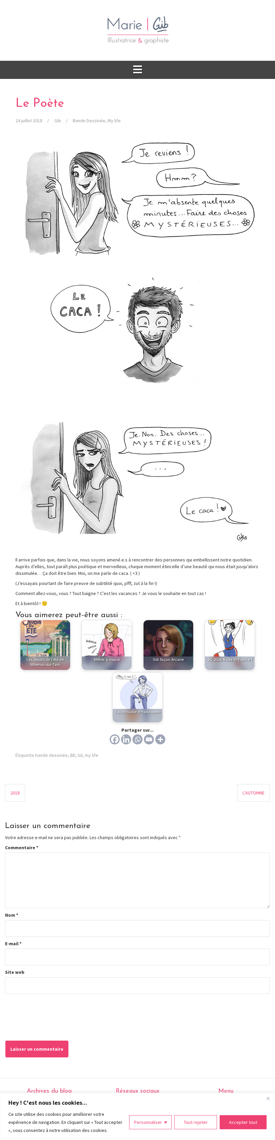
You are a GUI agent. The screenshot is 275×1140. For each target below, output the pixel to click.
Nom (11, 915)
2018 (15, 793)
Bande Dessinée (89, 121)
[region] (137, 1116)
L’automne (253, 793)
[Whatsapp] (137, 739)
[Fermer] (268, 1098)
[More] (160, 739)
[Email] (149, 739)
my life (91, 755)
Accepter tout (243, 1122)
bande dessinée (51, 755)
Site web (14, 972)
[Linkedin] (126, 739)
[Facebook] (115, 739)
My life (114, 121)
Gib (57, 121)
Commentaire (21, 848)
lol (80, 755)
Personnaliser (148, 1122)
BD (72, 755)
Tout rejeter (196, 1122)
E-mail (13, 944)
